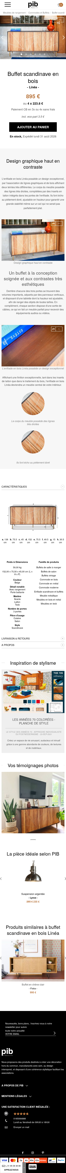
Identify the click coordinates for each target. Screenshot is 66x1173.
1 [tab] (21, 54)
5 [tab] (40, 54)
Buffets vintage (49, 575)
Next (64, 37)
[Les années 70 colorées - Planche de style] (33, 711)
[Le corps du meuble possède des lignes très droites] (33, 403)
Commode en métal (48, 583)
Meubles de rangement (14, 12)
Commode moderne (48, 587)
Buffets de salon (48, 571)
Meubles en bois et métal (49, 599)
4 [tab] (35, 54)
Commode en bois (49, 579)
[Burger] (8, 5)
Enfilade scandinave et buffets (48, 591)
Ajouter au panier (33, 127)
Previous (2, 37)
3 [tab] (30, 54)
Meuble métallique (49, 595)
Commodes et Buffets (38, 12)
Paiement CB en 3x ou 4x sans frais (33, 109)
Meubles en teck (49, 603)
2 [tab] (26, 54)
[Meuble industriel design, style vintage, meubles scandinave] (33, 4)
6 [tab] (44, 54)
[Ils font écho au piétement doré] (33, 442)
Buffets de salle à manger (48, 567)
